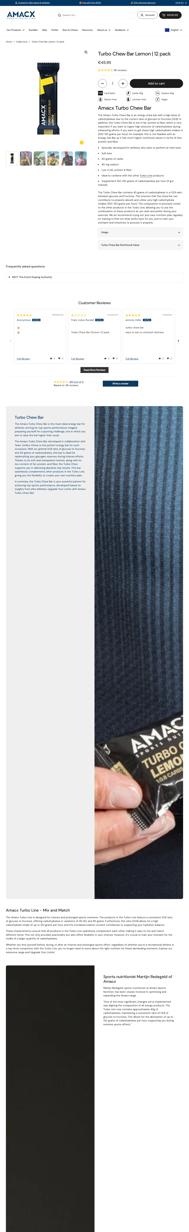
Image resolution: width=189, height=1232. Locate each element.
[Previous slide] (10, 340)
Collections (21, 41)
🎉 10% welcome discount (143, 2)
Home (9, 41)
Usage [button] (104, 232)
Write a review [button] (120, 383)
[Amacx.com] (21, 15)
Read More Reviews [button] (94, 369)
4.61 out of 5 (76, 381)
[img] (24, 315)
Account (150, 15)
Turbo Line (146, 175)
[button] (170, 15)
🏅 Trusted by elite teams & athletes (32, 2)
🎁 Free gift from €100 (90, 2)
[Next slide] (178, 340)
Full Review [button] (23, 358)
